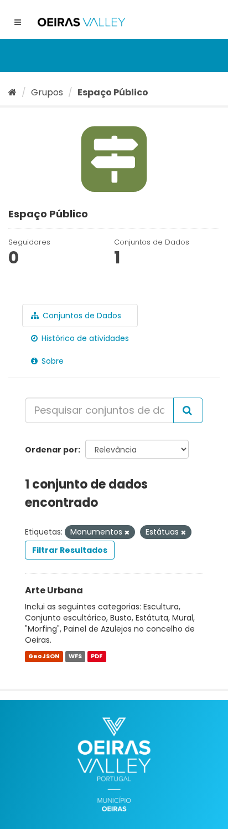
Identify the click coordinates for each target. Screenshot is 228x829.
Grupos (47, 92)
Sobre (51, 361)
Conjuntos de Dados (80, 315)
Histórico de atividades (84, 338)
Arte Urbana (54, 590)
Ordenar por (51, 449)
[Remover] (127, 532)
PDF (96, 656)
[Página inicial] (12, 92)
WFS (75, 656)
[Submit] (188, 410)
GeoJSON (43, 656)
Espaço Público (112, 92)
